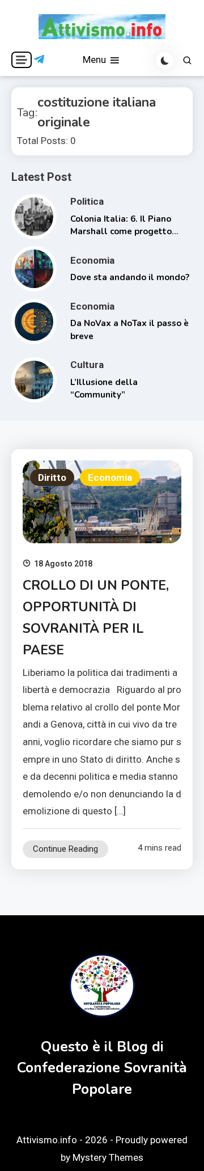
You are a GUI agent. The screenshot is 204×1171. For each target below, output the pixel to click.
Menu (95, 59)
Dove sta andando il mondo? (129, 277)
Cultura (87, 364)
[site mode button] (164, 60)
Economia (92, 260)
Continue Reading (65, 849)
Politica (87, 201)
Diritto (52, 477)
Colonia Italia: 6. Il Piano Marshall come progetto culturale (121, 231)
